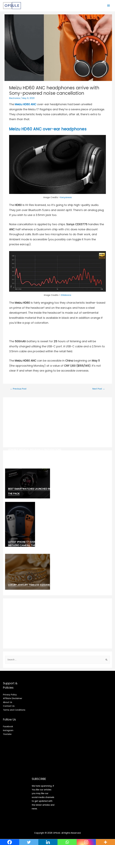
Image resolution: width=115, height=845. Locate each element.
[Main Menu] (108, 5)
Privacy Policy (10, 694)
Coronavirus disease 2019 (24, 456)
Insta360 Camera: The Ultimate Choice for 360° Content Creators (51, 545)
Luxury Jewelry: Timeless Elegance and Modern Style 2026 (45, 585)
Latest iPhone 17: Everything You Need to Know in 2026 (43, 542)
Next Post (98, 388)
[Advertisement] (57, 422)
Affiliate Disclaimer (12, 698)
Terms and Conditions (14, 710)
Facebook (8, 726)
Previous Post (18, 388)
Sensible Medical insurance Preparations (34, 449)
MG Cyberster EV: (19, 460)
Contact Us (9, 706)
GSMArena (66, 295)
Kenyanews (66, 197)
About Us (7, 702)
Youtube (7, 734)
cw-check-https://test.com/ (27, 453)
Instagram (8, 730)
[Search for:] (57, 659)
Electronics (14, 98)
